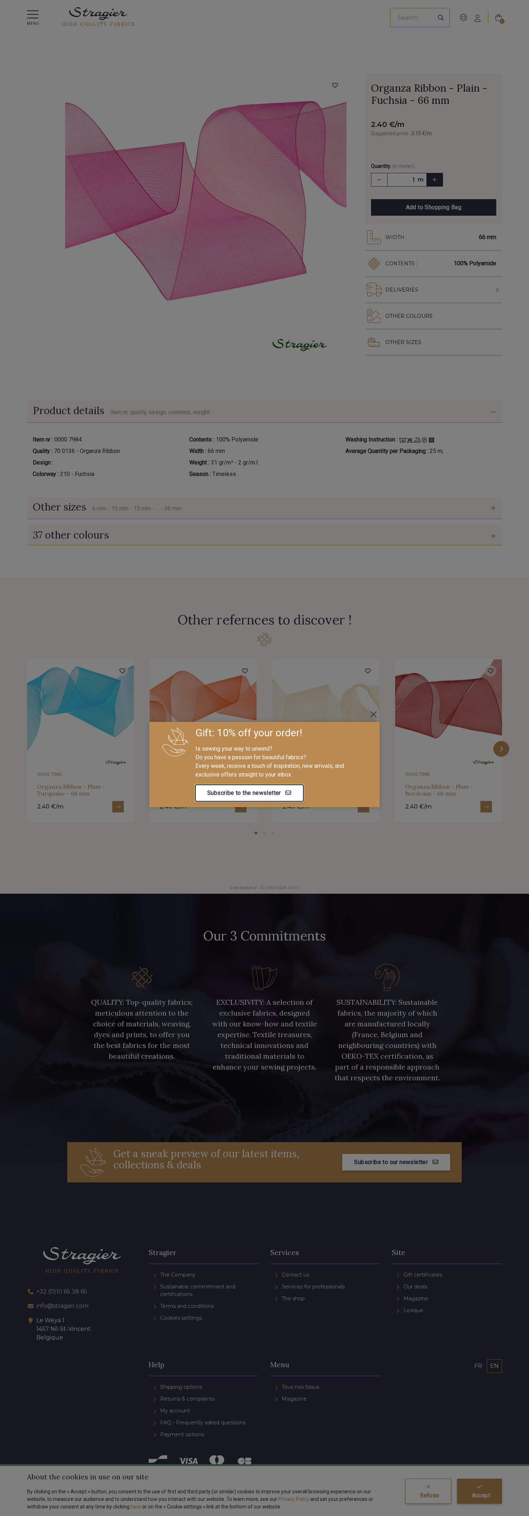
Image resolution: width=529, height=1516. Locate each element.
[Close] (373, 714)
